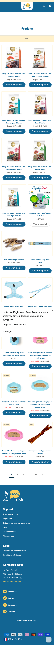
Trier (26, 39)
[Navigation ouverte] (3, 6)
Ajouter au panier (14, 84)
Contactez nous (9, 532)
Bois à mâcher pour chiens (14, 260)
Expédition (7, 519)
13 (36, 475)
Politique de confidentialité (14, 551)
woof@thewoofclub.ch (12, 581)
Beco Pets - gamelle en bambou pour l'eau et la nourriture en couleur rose (40, 355)
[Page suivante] (42, 475)
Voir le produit (40, 224)
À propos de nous (10, 514)
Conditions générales (12, 555)
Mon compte (8, 536)
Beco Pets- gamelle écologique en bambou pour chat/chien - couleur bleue (40, 404)
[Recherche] (44, 6)
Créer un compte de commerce (16, 523)
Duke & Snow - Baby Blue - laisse (40, 306)
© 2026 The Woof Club (27, 620)
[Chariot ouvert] (50, 6)
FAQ (5, 527)
